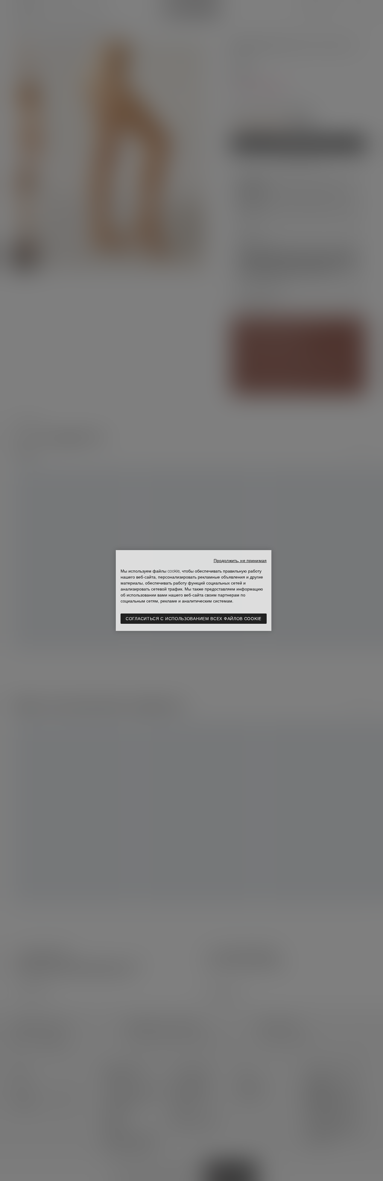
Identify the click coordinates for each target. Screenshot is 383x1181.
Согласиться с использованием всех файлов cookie (194, 618)
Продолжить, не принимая (240, 560)
